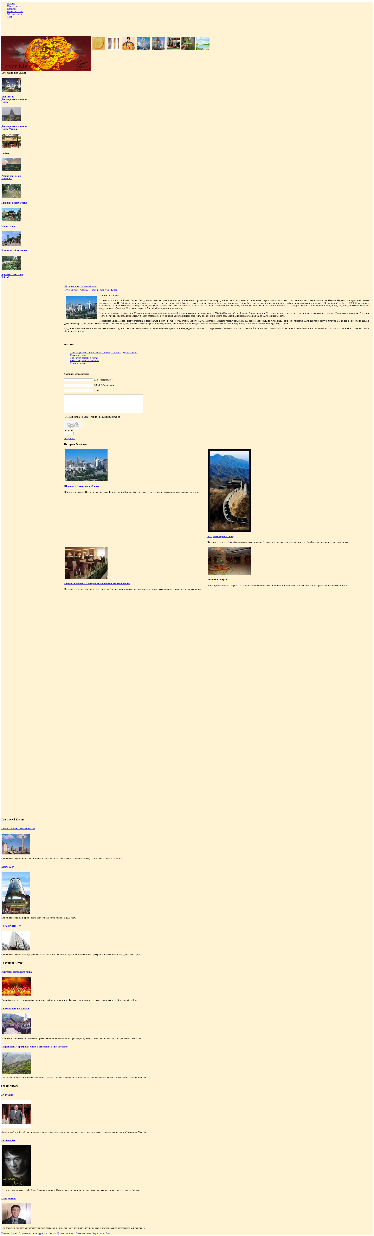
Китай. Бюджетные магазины (84, 360)
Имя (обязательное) (103, 379)
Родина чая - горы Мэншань (11, 177)
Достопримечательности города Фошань (14, 127)
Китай (14, 1233)
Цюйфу (5, 153)
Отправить (69, 438)
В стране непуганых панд (220, 536)
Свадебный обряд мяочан (15, 1008)
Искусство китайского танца (16, 972)
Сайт (96, 390)
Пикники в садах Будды (14, 203)
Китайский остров (217, 579)
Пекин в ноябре (78, 363)
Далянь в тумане (78, 355)
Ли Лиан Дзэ (8, 1140)
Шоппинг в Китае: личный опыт (80, 286)
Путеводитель (71, 290)
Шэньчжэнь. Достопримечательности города (14, 99)
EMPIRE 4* (7, 867)
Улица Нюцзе (8, 226)
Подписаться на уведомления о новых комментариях (93, 417)
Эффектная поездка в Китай (84, 358)
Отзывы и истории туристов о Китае (98, 290)
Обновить (69, 430)
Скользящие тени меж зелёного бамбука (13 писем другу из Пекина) (104, 352)
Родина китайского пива (14, 250)
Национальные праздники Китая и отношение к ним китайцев (34, 1046)
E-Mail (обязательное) (104, 385)
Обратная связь (83, 1233)
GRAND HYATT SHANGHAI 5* (18, 828)
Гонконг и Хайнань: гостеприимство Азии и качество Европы (97, 583)
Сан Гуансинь (8, 1198)
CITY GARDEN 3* (11, 926)
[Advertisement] (187, 27)
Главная (5, 1233)
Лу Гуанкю (7, 1095)
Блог (108, 1233)
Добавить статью (65, 1233)
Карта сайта (98, 1233)
